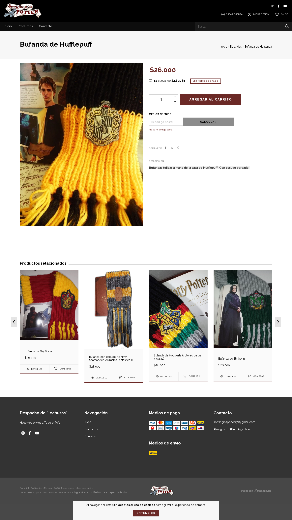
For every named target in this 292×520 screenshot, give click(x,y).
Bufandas (236, 46)
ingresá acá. (81, 492)
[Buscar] (286, 26)
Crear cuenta (234, 14)
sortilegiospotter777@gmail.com (234, 422)
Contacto (45, 26)
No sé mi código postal (161, 129)
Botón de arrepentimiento (110, 492)
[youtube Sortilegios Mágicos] (285, 6)
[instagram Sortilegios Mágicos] (273, 6)
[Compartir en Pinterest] (178, 148)
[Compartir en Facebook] (165, 148)
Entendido (146, 513)
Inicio (8, 26)
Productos (25, 26)
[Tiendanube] (256, 491)
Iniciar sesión (261, 14)
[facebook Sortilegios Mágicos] (278, 6)
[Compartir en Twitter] (172, 148)
